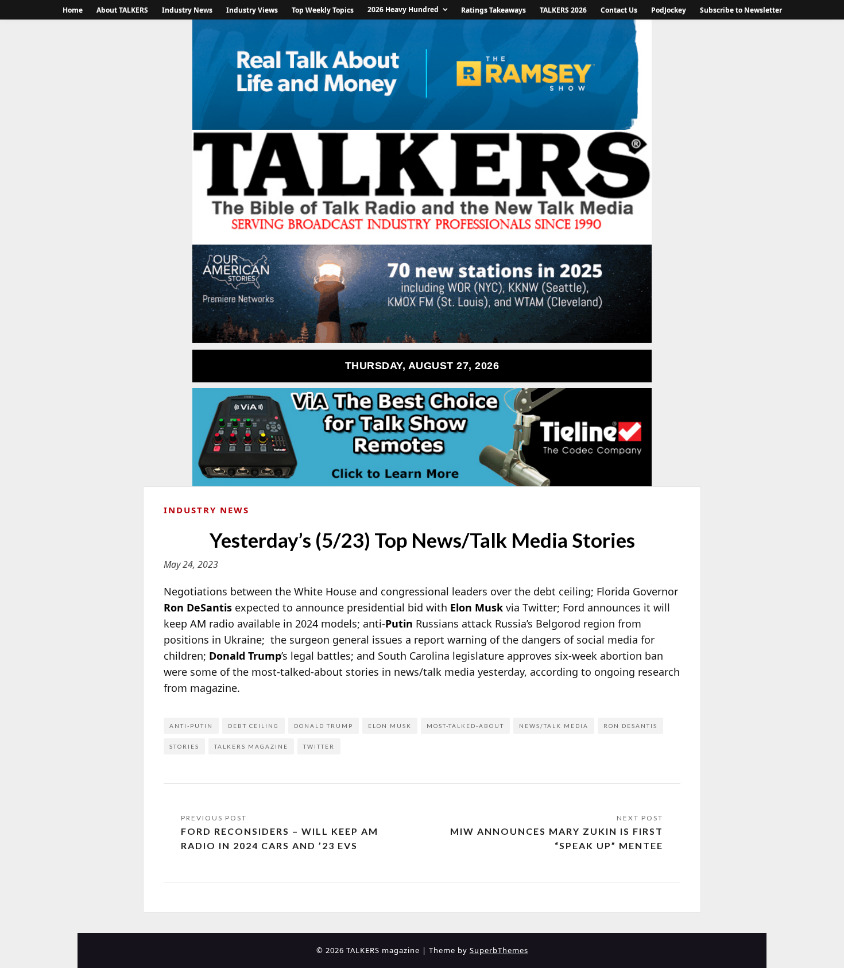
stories (184, 746)
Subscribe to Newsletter (741, 10)
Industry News (187, 10)
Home (73, 10)
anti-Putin (191, 725)
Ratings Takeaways (493, 10)
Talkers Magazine (251, 746)
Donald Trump (323, 725)
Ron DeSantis (630, 725)
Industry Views (252, 10)
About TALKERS (122, 10)
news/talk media (554, 725)
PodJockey (668, 10)
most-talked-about (465, 725)
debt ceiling (253, 725)
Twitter (319, 746)
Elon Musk (390, 725)
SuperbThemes (499, 950)
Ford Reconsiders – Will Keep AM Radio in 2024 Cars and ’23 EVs (279, 838)
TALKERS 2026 (563, 10)
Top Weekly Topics (323, 10)
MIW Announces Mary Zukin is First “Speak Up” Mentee (556, 838)
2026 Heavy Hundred (403, 9)
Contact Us (619, 10)
